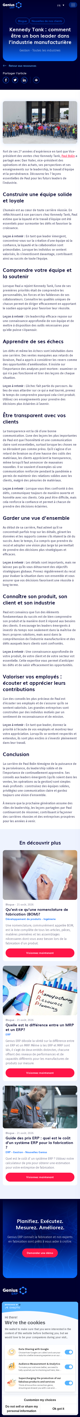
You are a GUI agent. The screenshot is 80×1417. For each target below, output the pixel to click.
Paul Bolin (68, 156)
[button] (60, 5)
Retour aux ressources (22, 65)
